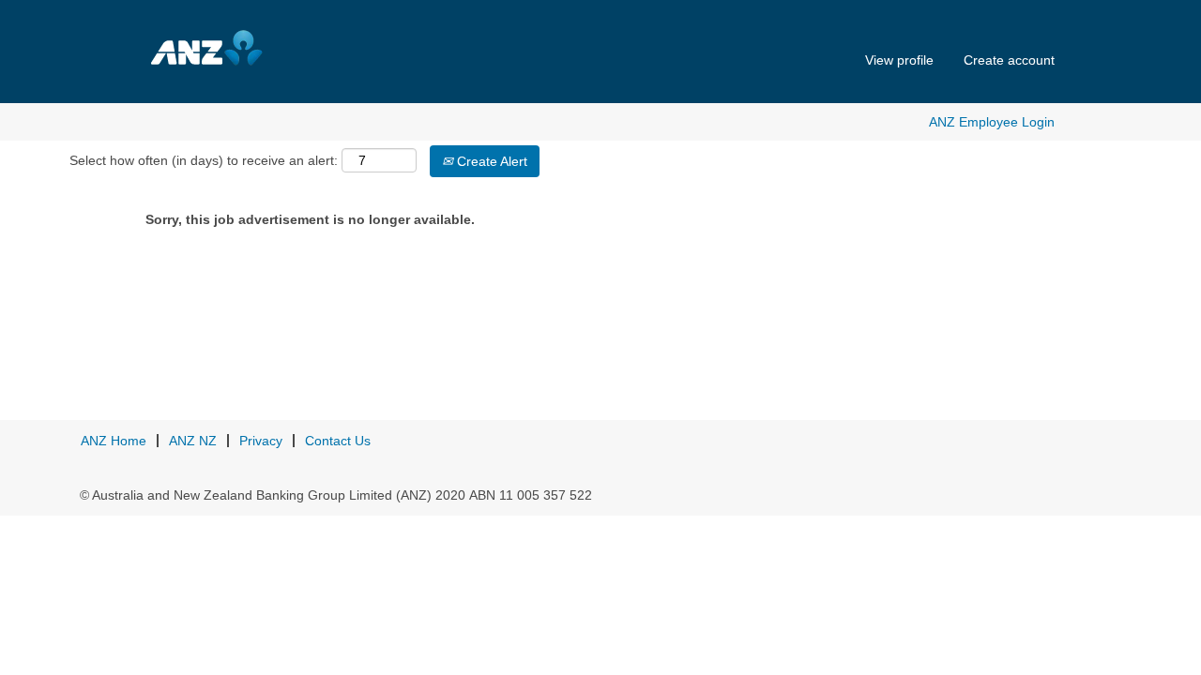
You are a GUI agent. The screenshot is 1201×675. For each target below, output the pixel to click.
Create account (1009, 60)
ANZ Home (113, 440)
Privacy (260, 440)
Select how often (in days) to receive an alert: (203, 160)
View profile (899, 60)
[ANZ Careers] (244, 48)
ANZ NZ (193, 440)
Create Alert (490, 161)
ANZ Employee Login (992, 121)
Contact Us (338, 440)
